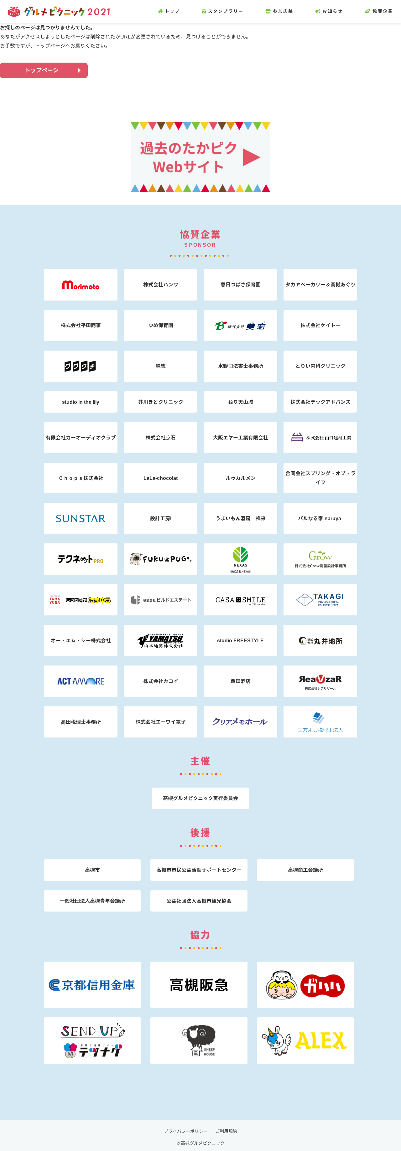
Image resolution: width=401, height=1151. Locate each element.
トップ (172, 11)
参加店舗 (283, 11)
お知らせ (332, 11)
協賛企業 (382, 11)
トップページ (42, 70)
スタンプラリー (225, 11)
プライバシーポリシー (186, 1131)
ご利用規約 (226, 1131)
